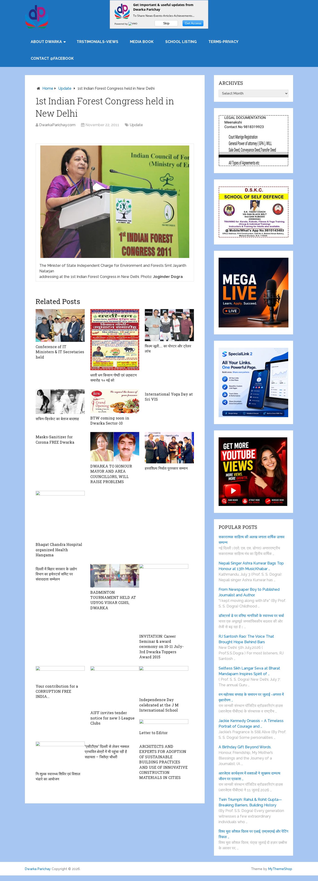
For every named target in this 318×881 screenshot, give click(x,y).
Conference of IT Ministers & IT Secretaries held (60, 352)
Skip (166, 23)
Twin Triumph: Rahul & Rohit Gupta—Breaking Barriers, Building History (250, 802)
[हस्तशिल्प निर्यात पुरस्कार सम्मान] (169, 447)
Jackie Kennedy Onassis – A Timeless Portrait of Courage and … (251, 724)
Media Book (142, 42)
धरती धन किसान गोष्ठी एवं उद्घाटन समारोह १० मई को (113, 378)
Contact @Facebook (52, 58)
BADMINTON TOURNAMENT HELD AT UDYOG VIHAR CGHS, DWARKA (113, 600)
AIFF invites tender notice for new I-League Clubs (112, 718)
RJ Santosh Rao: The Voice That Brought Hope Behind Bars (246, 639)
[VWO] (133, 23)
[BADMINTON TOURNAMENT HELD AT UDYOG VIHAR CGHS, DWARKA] (114, 575)
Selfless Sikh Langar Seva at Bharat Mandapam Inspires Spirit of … (249, 671)
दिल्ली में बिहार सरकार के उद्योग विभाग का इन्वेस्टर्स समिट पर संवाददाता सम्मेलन (56, 574)
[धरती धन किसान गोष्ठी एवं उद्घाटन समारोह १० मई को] (114, 339)
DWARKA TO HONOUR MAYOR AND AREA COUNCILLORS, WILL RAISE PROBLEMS (111, 474)
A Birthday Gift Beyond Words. (245, 747)
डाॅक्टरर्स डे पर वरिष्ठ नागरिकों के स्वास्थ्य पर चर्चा (251, 616)
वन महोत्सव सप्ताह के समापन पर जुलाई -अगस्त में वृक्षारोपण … (251, 697)
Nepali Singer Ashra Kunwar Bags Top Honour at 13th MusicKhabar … (251, 566)
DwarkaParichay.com (57, 125)
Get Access (193, 23)
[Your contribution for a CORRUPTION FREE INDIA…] (60, 673)
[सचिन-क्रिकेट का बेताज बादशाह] (60, 401)
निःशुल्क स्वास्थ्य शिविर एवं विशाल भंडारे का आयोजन (58, 776)
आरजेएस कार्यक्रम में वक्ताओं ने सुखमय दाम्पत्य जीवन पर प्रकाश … (249, 776)
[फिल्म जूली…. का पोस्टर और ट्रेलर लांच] (169, 325)
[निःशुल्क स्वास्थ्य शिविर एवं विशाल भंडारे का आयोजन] (60, 755)
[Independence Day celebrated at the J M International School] (163, 680)
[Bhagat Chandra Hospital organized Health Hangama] (60, 515)
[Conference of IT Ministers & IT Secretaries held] (60, 325)
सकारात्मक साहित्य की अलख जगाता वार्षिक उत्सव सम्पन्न (251, 540)
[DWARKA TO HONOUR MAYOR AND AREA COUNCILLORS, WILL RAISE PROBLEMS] (114, 446)
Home (47, 88)
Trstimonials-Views (97, 42)
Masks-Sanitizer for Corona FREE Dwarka (55, 439)
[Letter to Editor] (163, 723)
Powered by (121, 23)
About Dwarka (46, 42)
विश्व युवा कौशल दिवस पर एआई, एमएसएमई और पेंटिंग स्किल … (253, 834)
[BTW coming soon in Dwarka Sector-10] (114, 401)
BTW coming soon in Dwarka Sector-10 (109, 421)
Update (64, 88)
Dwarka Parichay (38, 869)
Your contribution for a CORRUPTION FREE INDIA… (57, 691)
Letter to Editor (153, 732)
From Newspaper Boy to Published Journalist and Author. (249, 592)
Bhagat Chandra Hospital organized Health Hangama (59, 549)
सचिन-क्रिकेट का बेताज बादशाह (57, 418)
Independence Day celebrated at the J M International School (159, 705)
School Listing (181, 42)
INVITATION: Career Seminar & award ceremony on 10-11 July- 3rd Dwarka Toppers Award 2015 (161, 647)
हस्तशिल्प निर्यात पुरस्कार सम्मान (166, 468)
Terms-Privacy (223, 42)
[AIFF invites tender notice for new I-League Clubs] (114, 687)
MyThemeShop (280, 869)
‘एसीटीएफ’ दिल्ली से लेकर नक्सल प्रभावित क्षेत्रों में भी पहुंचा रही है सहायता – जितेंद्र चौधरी (107, 751)
